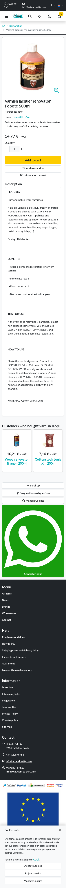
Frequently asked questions (17, 670)
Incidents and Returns (14, 657)
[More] (21, 149)
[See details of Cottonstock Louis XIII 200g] (47, 440)
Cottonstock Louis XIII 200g (48, 461)
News (5, 600)
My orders (7, 687)
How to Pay (8, 644)
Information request (34, 175)
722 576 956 (10, 5)
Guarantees (8, 663)
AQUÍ (36, 859)
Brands (6, 606)
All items (7, 593)
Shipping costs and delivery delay (20, 650)
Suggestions (8, 700)
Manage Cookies (33, 881)
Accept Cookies (33, 865)
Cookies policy (10, 720)
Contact (6, 619)
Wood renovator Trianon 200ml (17, 461)
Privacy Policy (10, 713)
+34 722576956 (15, 754)
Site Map (7, 726)
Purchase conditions (13, 637)
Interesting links (10, 694)
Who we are (9, 613)
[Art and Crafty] (18, 16)
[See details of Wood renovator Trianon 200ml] (16, 440)
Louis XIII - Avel (21, 117)
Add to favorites (34, 168)
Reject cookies (33, 873)
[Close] (60, 830)
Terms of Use (9, 707)
